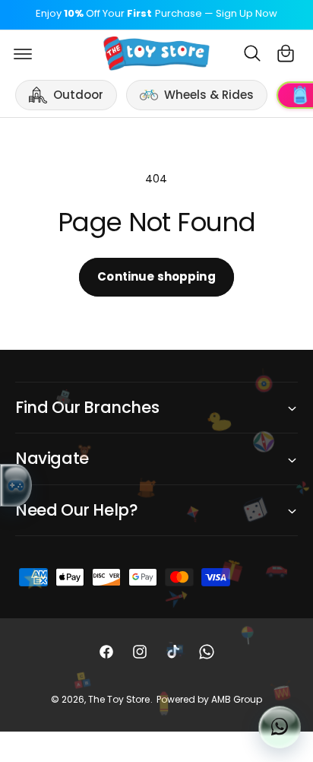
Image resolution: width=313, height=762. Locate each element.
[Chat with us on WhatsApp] (279, 727)
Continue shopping (156, 276)
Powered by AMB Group (209, 699)
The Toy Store (119, 699)
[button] (23, 53)
